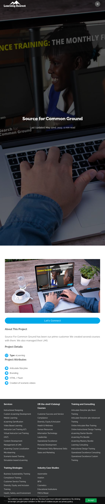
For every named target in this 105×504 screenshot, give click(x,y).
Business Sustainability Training (17, 474)
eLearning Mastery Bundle (82, 441)
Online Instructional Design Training (86, 429)
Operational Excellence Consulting (85, 452)
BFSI (39, 482)
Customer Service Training (15, 482)
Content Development (13, 441)
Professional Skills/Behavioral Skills (52, 449)
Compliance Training (12, 478)
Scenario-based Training (14, 456)
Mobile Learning (10, 418)
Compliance (43, 418)
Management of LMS (12, 445)
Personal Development (47, 445)
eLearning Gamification (13, 422)
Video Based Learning (13, 426)
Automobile (42, 474)
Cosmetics (42, 485)
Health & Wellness (45, 426)
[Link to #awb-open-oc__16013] (97, 4)
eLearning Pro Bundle (80, 437)
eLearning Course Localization (16, 449)
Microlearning (9, 452)
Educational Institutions (47, 489)
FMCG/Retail (43, 493)
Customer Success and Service (51, 414)
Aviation (41, 478)
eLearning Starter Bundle (81, 433)
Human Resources (45, 429)
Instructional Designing (13, 410)
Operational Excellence (47, 441)
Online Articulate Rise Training (83, 426)
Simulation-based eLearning (16, 460)
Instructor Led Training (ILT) (15, 429)
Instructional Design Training (83, 449)
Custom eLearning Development (17, 414)
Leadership (42, 437)
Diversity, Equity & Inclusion (49, 422)
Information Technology (47, 433)
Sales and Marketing (46, 452)
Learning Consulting (79, 445)
